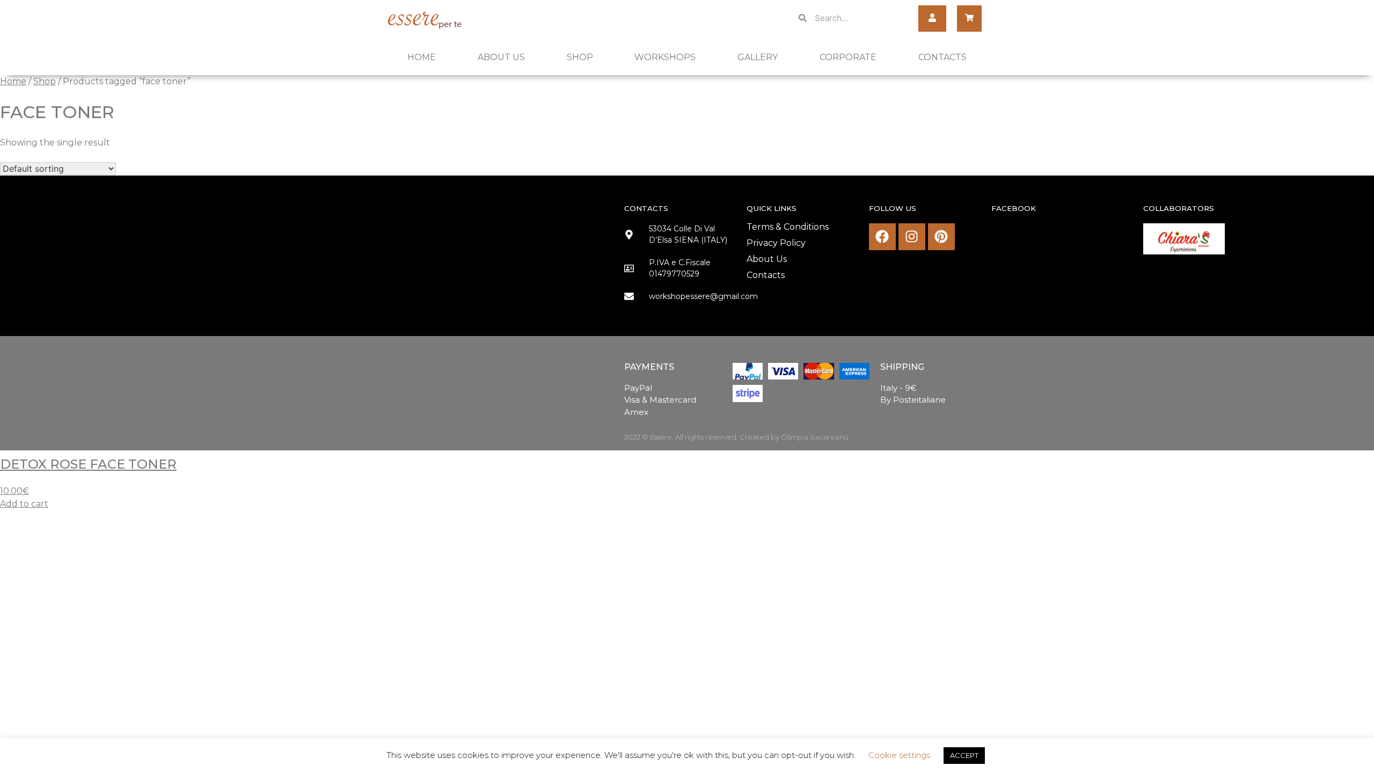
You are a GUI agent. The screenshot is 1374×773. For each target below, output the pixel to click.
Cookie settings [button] (899, 755)
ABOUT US (501, 57)
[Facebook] (882, 236)
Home (13, 81)
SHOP (580, 57)
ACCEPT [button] (964, 755)
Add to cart (24, 504)
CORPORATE (848, 57)
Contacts (766, 275)
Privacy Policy (776, 243)
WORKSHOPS (665, 57)
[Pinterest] (941, 236)
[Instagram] (911, 236)
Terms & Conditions (788, 227)
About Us (767, 259)
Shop (44, 81)
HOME (421, 57)
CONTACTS (942, 57)
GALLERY (757, 57)
